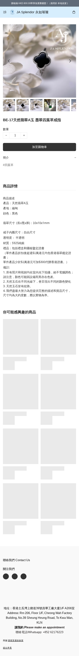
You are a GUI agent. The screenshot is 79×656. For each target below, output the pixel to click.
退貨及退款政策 (15, 640)
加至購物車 (39, 146)
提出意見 (7, 648)
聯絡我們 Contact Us (16, 560)
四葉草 (9, 165)
